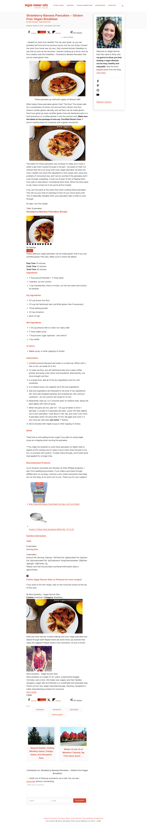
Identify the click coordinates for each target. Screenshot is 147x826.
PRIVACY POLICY (104, 102)
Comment (79, 800)
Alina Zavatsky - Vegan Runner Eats (40, 22)
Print (29, 250)
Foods (28, 706)
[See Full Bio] (37, 692)
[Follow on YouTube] (97, 95)
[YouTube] (30, 695)
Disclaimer (76, 818)
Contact (53, 818)
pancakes (74, 709)
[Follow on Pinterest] (97, 86)
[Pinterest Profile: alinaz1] (57, 576)
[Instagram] (27, 695)
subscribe (30, 781)
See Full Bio (31, 692)
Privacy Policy (65, 818)
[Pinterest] (29, 695)
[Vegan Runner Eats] (36, 6)
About (46, 818)
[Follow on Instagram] (97, 91)
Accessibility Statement (93, 818)
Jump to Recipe (68, 37)
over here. (101, 73)
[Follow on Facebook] (97, 82)
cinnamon (57, 709)
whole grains (57, 715)
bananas (40, 709)
